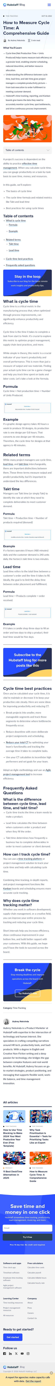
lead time (8, 464)
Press (30, 1308)
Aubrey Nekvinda (18, 40)
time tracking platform (30, 859)
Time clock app (9, 1268)
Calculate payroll (34, 1273)
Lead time (14, 250)
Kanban (7, 889)
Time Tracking (19, 1008)
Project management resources (11, 1309)
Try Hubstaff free (27, 993)
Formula (13, 225)
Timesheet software (11, 1273)
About (30, 1303)
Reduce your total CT (17, 742)
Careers (31, 1313)
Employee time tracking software (13, 1279)
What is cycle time (16, 221)
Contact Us (32, 1318)
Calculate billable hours (37, 1278)
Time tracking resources (13, 1303)
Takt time (14, 244)
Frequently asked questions (20, 265)
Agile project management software (12, 1287)
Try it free (27, 1237)
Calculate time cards (36, 1268)
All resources (8, 1316)
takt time (23, 464)
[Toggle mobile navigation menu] (49, 5)
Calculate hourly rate (36, 1283)
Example (13, 231)
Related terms (13, 240)
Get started (13, 1337)
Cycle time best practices (19, 259)
